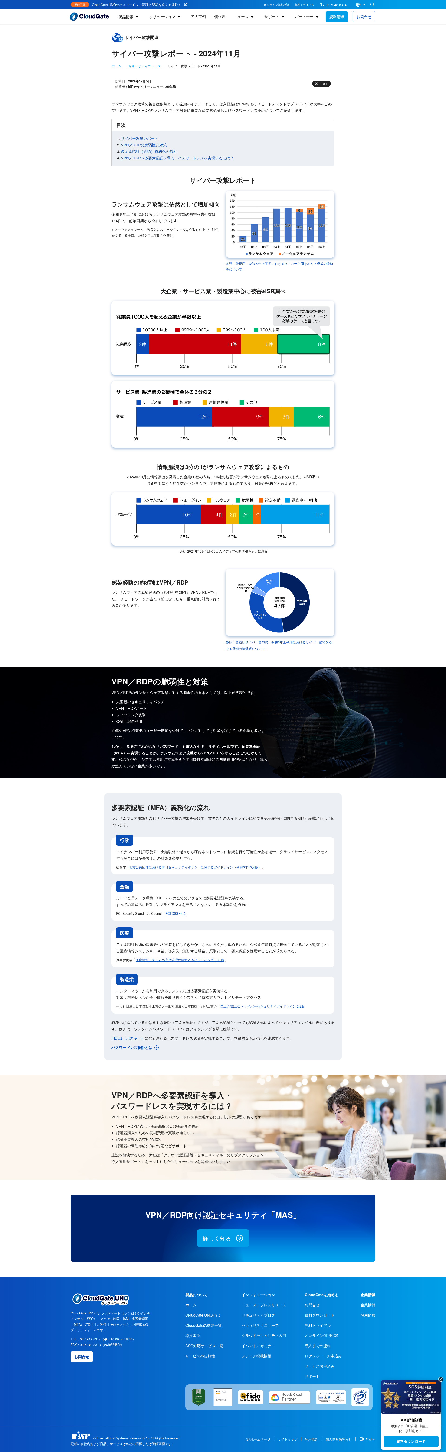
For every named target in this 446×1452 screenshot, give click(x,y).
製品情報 (125, 16)
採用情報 (368, 1315)
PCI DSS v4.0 (175, 913)
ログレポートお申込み (323, 1356)
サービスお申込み (319, 1366)
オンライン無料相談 (276, 4)
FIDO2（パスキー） (128, 1038)
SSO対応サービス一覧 (204, 1345)
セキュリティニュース (144, 66)
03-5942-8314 (336, 4)
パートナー (304, 16)
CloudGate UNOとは (202, 1315)
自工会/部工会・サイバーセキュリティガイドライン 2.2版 (262, 1006)
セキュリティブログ (258, 1315)
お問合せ (364, 16)
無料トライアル (304, 4)
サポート (271, 16)
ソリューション (162, 16)
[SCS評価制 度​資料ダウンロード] (411, 1397)
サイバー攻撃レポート (139, 138)
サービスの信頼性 (200, 1356)
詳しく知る (217, 1238)
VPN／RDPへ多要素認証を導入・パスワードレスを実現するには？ (177, 158)
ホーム (116, 66)
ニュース (241, 16)
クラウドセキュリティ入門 (264, 1335)
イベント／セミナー (258, 1345)
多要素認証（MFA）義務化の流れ (149, 151)
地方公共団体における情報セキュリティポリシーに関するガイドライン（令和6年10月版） (195, 867)
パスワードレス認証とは (132, 1047)
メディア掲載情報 (256, 1356)
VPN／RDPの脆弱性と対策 (144, 145)
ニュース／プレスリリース (264, 1304)
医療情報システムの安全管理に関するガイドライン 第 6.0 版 (180, 959)
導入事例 (198, 16)
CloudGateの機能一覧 (203, 1325)
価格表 (219, 16)
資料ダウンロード (411, 1441)
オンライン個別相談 (321, 1335)
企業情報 (368, 1304)
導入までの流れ (318, 1345)
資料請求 (336, 16)
